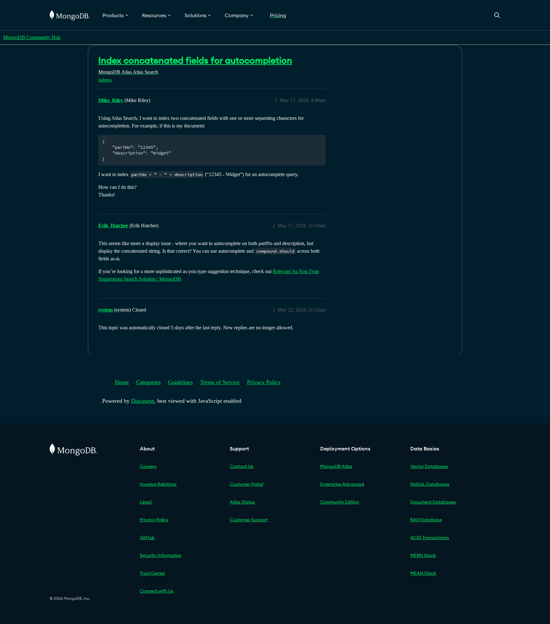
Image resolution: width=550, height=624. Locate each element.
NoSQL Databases (429, 484)
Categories (148, 382)
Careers (148, 466)
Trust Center (152, 573)
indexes (105, 80)
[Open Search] (497, 15)
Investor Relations (158, 484)
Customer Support (249, 520)
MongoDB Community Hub (31, 37)
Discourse (142, 401)
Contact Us (241, 466)
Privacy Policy (264, 382)
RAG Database (426, 520)
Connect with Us (156, 591)
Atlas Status (242, 502)
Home (122, 382)
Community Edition (339, 502)
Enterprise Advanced (342, 484)
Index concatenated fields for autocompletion (195, 60)
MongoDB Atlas (336, 466)
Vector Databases (429, 466)
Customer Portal (246, 484)
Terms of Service (220, 382)
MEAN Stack (423, 573)
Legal (146, 502)
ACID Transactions (429, 537)
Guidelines (180, 382)
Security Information (160, 555)
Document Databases (433, 502)
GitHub (147, 537)
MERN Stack (423, 555)
